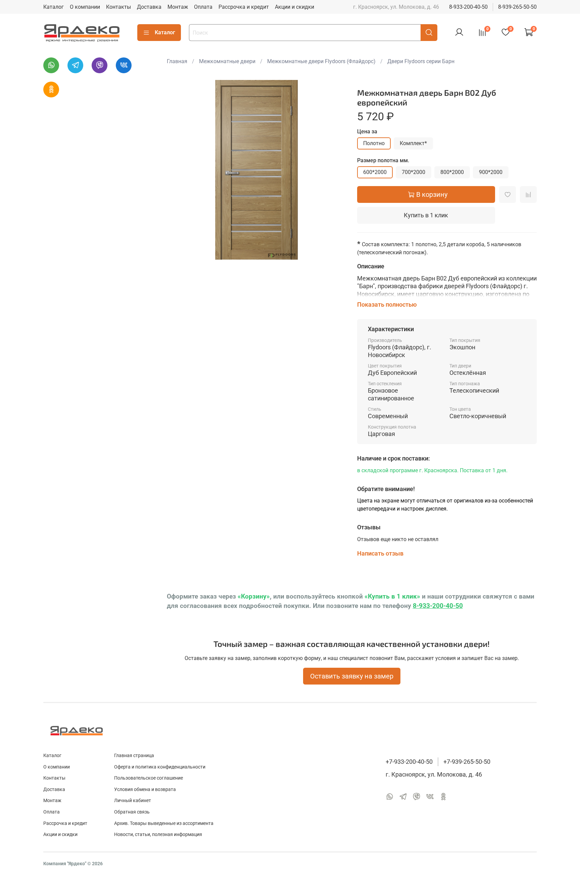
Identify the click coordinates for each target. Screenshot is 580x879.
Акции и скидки (294, 7)
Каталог (53, 7)
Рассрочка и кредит (244, 7)
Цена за (367, 131)
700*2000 (413, 172)
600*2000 (375, 172)
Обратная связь (132, 812)
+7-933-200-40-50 (409, 761)
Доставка (149, 7)
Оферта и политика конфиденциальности (159, 767)
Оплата (203, 7)
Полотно (374, 143)
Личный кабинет (132, 800)
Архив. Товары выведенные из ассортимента (163, 823)
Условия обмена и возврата (145, 789)
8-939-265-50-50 (517, 7)
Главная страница (134, 755)
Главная (177, 61)
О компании (85, 7)
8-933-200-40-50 (468, 7)
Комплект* (413, 143)
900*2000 (490, 172)
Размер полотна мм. (383, 160)
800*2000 (452, 172)
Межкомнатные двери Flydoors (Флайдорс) (321, 61)
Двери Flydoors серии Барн (420, 61)
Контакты (118, 7)
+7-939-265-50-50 (466, 761)
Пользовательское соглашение (148, 778)
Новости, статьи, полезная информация (158, 834)
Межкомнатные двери (227, 61)
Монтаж (177, 7)
